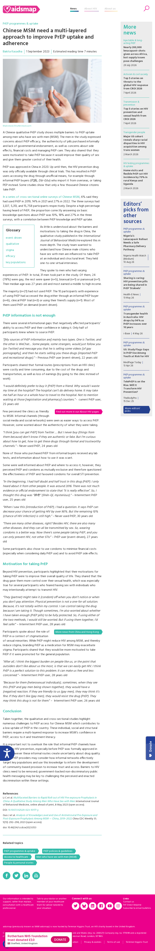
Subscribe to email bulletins (137, 908)
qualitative (12, 244)
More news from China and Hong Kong (77, 632)
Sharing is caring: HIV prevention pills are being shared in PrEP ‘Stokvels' (135, 283)
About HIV (90, 9)
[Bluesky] (84, 906)
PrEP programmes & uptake (20, 23)
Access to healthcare (16, 857)
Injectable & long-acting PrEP (133, 41)
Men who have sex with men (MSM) (56, 857)
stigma (10, 250)
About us (110, 9)
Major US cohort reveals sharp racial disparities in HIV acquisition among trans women (135, 143)
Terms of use (113, 942)
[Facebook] (6, 875)
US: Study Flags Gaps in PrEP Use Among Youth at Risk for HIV (136, 353)
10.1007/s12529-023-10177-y (23, 810)
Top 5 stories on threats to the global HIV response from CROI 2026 (135, 83)
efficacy (10, 256)
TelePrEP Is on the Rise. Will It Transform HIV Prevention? (134, 387)
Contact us (128, 902)
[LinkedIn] (26, 875)
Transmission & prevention (131, 103)
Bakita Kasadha (12, 51)
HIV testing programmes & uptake (136, 164)
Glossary (13, 230)
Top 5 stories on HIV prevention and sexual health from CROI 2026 (135, 114)
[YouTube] (109, 906)
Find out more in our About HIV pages (77, 412)
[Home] (36, 9)
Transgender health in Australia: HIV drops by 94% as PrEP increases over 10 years (135, 321)
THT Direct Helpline (132, 905)
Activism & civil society (135, 74)
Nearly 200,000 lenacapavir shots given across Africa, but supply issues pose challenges (135, 54)
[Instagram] (118, 906)
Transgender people (134, 132)
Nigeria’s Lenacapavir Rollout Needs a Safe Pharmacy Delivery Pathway (135, 243)
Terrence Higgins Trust (137, 942)
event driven (14, 238)
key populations (16, 262)
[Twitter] (16, 875)
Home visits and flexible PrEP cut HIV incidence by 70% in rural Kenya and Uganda (135, 177)
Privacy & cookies (92, 942)
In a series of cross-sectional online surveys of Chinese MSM (41, 197)
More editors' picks (132, 409)
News (73, 9)
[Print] (36, 875)
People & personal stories (18, 863)
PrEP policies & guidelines (57, 851)
